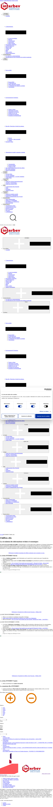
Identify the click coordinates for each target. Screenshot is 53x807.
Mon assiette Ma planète (8, 787)
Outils (7, 187)
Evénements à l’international (12, 195)
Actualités (8, 16)
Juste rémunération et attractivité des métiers (15, 167)
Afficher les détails (44, 411)
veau (4, 713)
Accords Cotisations (10, 175)
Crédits (4, 805)
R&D (7, 50)
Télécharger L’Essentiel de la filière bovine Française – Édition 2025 (26, 612)
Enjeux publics (9, 52)
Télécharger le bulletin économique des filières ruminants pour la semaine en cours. (26, 553)
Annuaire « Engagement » (11, 182)
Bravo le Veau (6, 780)
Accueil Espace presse (10, 205)
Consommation (11, 164)
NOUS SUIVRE (9, 203)
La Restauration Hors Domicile (12, 186)
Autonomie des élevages (13, 112)
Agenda (7, 49)
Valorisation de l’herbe (13, 110)
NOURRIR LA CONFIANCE (12, 201)
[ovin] (1, 728)
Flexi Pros (8, 210)
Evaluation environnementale (14, 115)
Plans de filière (9, 47)
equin (4, 712)
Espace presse (15, 0)
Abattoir (10, 140)
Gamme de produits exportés (12, 194)
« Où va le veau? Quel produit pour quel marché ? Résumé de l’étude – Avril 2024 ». (29, 619)
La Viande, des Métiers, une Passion (11, 779)
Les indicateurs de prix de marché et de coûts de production (18, 57)
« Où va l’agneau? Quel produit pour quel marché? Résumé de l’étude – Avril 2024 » (29, 628)
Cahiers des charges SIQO (11, 184)
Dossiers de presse (10, 208)
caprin (4, 710)
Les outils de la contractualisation (13, 56)
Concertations (11, 87)
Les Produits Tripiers (7, 784)
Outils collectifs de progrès (14, 84)
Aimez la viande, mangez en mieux (10, 778)
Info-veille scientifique (10, 169)
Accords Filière (9, 174)
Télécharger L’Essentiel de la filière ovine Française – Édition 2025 (26, 675)
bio (3, 715)
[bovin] (1, 725)
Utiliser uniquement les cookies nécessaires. (9, 416)
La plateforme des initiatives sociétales (16, 85)
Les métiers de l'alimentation (9, 785)
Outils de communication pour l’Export (14, 196)
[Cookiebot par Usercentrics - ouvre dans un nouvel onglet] (45, 389)
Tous (4, 707)
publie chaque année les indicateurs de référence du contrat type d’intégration (19, 618)
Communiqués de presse (11, 206)
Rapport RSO (11, 82)
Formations (8, 189)
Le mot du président (12, 38)
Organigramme (11, 40)
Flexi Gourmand (9, 209)
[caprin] (1, 727)
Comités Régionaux (10, 45)
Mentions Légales (6, 804)
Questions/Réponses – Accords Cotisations (15, 176)
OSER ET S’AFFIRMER (11, 200)
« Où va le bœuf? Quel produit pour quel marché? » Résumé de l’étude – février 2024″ (30, 563)
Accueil (1, 534)
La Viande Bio (6, 783)
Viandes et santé (11, 166)
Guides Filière (9, 177)
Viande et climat (11, 109)
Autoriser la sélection (26, 416)
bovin (4, 708)
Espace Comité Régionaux (6, 0)
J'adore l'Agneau (6, 782)
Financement (11, 42)
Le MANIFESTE (12, 83)
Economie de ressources (13, 114)
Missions (10, 39)
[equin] (1, 729)
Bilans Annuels (11, 43)
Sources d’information (10, 170)
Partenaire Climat (9, 141)
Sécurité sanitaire (12, 165)
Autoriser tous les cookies (43, 416)
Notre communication (10, 199)
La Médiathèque (9, 211)
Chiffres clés (8, 48)
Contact (4, 802)
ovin (4, 711)
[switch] (20, 406)
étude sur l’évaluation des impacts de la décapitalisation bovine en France (26, 564)
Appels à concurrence (10, 53)
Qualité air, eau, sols (12, 113)
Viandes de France (10, 190)
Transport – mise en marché (14, 139)
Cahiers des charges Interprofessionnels (14, 181)
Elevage (10, 138)
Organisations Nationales (11, 44)
